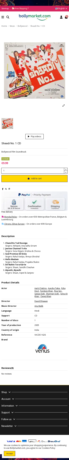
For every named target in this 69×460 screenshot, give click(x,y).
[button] (2, 17)
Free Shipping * (21, 8)
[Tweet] (6, 189)
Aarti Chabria (40, 288)
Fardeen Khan (46, 291)
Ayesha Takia (54, 288)
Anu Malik (38, 306)
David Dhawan (41, 301)
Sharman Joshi (52, 293)
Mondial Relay (10, 216)
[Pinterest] (9, 189)
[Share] (2, 189)
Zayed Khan (45, 296)
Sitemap (5, 8)
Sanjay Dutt (39, 293)
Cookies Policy (48, 448)
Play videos (35, 136)
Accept (9, 453)
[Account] (61, 17)
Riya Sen (58, 291)
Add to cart (36, 178)
